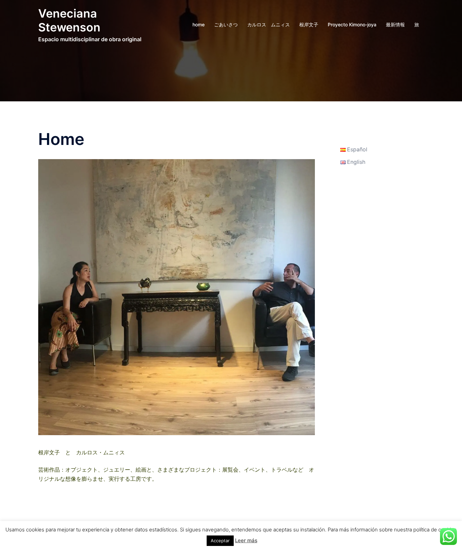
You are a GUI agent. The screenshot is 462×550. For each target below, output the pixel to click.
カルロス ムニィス (268, 24)
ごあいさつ (226, 24)
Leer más (246, 540)
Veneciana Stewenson (69, 20)
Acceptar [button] (220, 540)
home (198, 24)
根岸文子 (308, 24)
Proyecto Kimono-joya (352, 24)
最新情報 (395, 24)
